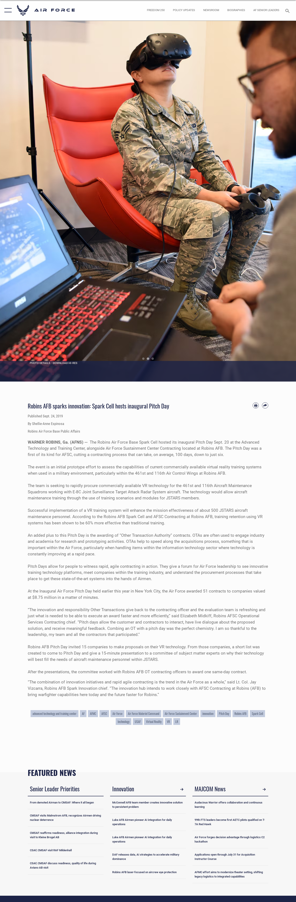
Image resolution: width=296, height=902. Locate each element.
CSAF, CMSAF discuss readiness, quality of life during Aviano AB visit (63, 865)
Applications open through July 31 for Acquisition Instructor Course (225, 857)
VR (168, 721)
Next (281, 201)
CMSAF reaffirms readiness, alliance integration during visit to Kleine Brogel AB (64, 835)
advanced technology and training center (54, 713)
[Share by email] (265, 405)
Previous (15, 201)
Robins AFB (240, 713)
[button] (7, 10)
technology (123, 721)
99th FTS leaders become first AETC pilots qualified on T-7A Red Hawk (230, 822)
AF (83, 713)
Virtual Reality (153, 721)
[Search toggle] (288, 10)
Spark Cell (257, 713)
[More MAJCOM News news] (264, 789)
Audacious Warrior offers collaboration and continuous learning (228, 804)
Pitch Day (224, 713)
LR (176, 721)
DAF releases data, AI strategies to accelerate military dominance (145, 857)
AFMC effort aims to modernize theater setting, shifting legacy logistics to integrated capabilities (229, 874)
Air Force (117, 713)
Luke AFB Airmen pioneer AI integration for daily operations (142, 822)
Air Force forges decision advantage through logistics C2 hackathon (230, 839)
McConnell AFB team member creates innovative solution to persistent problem (147, 804)
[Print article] (256, 405)
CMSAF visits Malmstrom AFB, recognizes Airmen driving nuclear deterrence (65, 817)
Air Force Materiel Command (143, 713)
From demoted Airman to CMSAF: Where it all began (62, 802)
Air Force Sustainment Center (181, 713)
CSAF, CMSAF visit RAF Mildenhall (51, 850)
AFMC (93, 713)
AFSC (104, 713)
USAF (138, 721)
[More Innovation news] (182, 789)
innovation (207, 713)
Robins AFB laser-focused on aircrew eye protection (144, 872)
